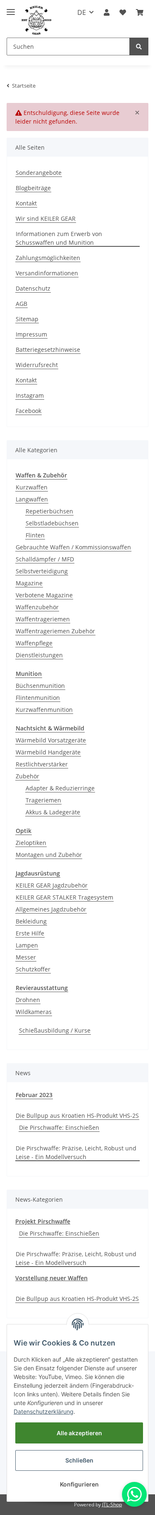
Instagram (30, 395)
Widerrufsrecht (37, 365)
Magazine (29, 583)
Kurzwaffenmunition (44, 709)
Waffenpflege (34, 643)
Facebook (28, 411)
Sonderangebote (39, 173)
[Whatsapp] (134, 1494)
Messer (26, 957)
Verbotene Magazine (44, 595)
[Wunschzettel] (122, 12)
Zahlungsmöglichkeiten (48, 258)
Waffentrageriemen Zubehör (55, 631)
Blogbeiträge (33, 188)
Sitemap (27, 319)
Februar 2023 (34, 1095)
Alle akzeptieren (79, 1432)
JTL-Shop (112, 1504)
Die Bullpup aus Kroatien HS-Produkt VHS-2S (77, 1115)
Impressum (31, 334)
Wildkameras (34, 1012)
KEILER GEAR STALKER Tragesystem (64, 897)
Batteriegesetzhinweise (48, 349)
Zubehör (27, 776)
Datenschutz (33, 288)
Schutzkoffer (33, 969)
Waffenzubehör (37, 607)
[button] (106, 12)
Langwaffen (32, 499)
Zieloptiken (31, 843)
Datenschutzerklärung (44, 1411)
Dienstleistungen (39, 655)
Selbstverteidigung (42, 571)
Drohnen (28, 1000)
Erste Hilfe (30, 933)
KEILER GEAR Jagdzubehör (52, 885)
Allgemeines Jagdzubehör (51, 909)
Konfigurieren (79, 1484)
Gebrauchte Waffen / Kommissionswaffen (73, 547)
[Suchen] (138, 46)
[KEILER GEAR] (36, 20)
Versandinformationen (47, 273)
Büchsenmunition (40, 686)
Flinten (35, 535)
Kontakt (26, 203)
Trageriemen (43, 800)
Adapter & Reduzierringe (60, 788)
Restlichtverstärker (42, 764)
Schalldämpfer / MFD (45, 559)
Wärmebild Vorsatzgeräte (51, 740)
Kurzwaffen (32, 487)
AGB (21, 304)
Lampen (27, 945)
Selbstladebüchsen (52, 523)
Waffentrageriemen (43, 619)
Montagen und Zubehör (49, 855)
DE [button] (81, 12)
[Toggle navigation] (11, 8)
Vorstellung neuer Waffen (51, 1278)
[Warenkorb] (139, 12)
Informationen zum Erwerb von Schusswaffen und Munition (59, 238)
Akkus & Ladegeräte (53, 812)
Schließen (79, 1460)
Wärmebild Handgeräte (48, 752)
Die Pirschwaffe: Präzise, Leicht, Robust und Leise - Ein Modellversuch (76, 1152)
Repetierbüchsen (49, 511)
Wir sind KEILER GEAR (46, 218)
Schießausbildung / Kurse (55, 1030)
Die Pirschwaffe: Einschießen (59, 1127)
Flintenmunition (38, 697)
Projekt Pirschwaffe (42, 1221)
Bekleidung (31, 921)
